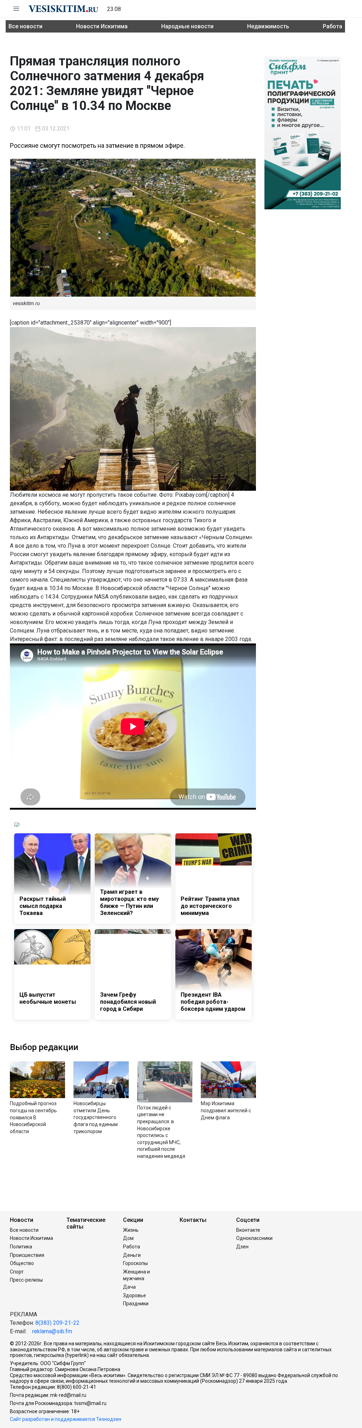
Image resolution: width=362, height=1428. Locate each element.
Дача (129, 1287)
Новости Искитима (102, 26)
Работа (332, 26)
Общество (22, 1263)
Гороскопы (135, 1263)
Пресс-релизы (26, 1280)
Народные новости (187, 26)
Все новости (25, 26)
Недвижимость (268, 26)
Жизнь (131, 1230)
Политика (21, 1246)
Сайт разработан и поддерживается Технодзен (65, 1419)
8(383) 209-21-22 (57, 1322)
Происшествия (27, 1255)
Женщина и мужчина (136, 1275)
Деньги (132, 1255)
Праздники (135, 1303)
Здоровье (134, 1295)
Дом (128, 1238)
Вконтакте (248, 1230)
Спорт (17, 1272)
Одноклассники (254, 1238)
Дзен (242, 1246)
